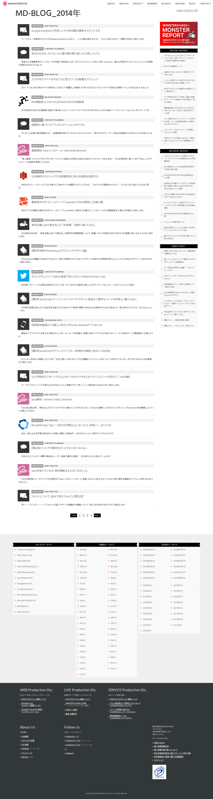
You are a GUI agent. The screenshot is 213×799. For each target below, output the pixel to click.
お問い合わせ (159, 742)
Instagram (70, 753)
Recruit (166, 4)
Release (180, 4)
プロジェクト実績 (27, 740)
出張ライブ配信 (71, 709)
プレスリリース (26, 753)
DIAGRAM (25, 748)
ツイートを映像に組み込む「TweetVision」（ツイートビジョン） (122, 710)
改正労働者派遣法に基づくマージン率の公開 (172, 753)
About (111, 4)
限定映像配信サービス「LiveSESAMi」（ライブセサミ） (121, 716)
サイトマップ (159, 760)
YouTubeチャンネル (73, 740)
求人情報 (24, 744)
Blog (192, 4)
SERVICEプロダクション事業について (124, 699)
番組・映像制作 (71, 714)
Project (138, 4)
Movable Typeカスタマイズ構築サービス (31, 704)
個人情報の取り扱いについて (166, 749)
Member (152, 4)
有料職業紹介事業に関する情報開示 (169, 756)
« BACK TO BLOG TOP (187, 11)
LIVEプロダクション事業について (78, 699)
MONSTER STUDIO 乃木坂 (76, 703)
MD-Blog (24, 757)
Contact (205, 4)
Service (124, 4)
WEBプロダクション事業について (33, 699)
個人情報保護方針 (161, 746)
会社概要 (24, 736)
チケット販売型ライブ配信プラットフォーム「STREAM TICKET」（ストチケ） (125, 704)
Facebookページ (72, 736)
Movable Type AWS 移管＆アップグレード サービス (31, 710)
